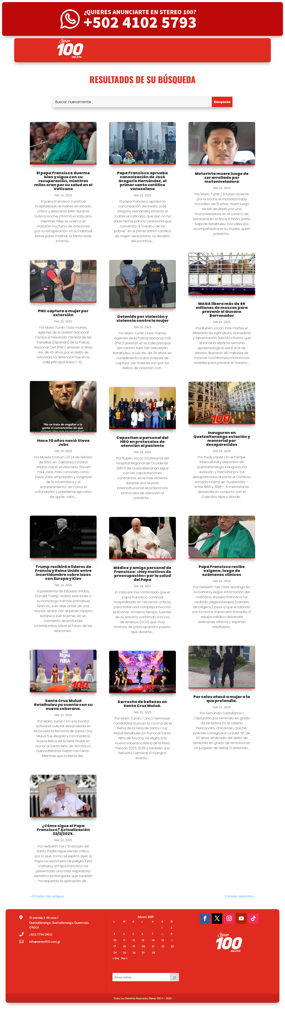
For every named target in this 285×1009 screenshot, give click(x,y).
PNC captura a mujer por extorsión (63, 312)
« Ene (115, 958)
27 (143, 952)
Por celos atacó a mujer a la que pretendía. (221, 698)
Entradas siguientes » (240, 896)
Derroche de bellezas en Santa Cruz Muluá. (142, 703)
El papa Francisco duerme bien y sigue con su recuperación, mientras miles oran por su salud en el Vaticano (63, 180)
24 (115, 952)
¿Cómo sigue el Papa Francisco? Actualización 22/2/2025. (63, 829)
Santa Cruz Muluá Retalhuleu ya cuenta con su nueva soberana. (63, 704)
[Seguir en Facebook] (205, 918)
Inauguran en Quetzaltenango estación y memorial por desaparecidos (221, 438)
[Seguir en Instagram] (229, 918)
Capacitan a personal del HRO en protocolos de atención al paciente (142, 441)
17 (114, 946)
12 (133, 940)
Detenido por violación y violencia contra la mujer (142, 318)
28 (153, 952)
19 (133, 946)
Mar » (124, 958)
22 (162, 946)
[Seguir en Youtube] (241, 918)
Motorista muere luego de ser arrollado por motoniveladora (221, 177)
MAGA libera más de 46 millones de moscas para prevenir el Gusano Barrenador (222, 309)
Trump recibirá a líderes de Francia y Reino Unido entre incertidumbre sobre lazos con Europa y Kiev (63, 572)
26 (133, 952)
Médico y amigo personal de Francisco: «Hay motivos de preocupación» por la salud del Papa (142, 573)
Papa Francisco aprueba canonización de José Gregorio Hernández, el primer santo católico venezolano (142, 180)
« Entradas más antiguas (47, 896)
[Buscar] (174, 977)
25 (124, 952)
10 (114, 940)
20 (143, 946)
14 (153, 940)
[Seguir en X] (217, 918)
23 (172, 946)
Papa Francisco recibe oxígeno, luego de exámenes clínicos (222, 570)
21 (153, 946)
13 (143, 940)
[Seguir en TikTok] (253, 918)
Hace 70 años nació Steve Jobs (63, 442)
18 (124, 946)
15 (162, 940)
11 (124, 940)
